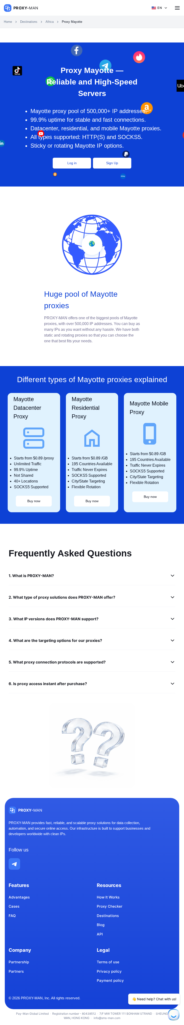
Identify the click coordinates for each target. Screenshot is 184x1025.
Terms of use (108, 962)
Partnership (19, 962)
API (100, 934)
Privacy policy (109, 971)
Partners (16, 971)
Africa (50, 22)
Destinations (28, 22)
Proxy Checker (109, 906)
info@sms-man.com (106, 1018)
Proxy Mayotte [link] (72, 22)
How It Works (108, 897)
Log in (72, 163)
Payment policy (110, 980)
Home (8, 22)
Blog (100, 924)
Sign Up (112, 163)
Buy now (33, 501)
